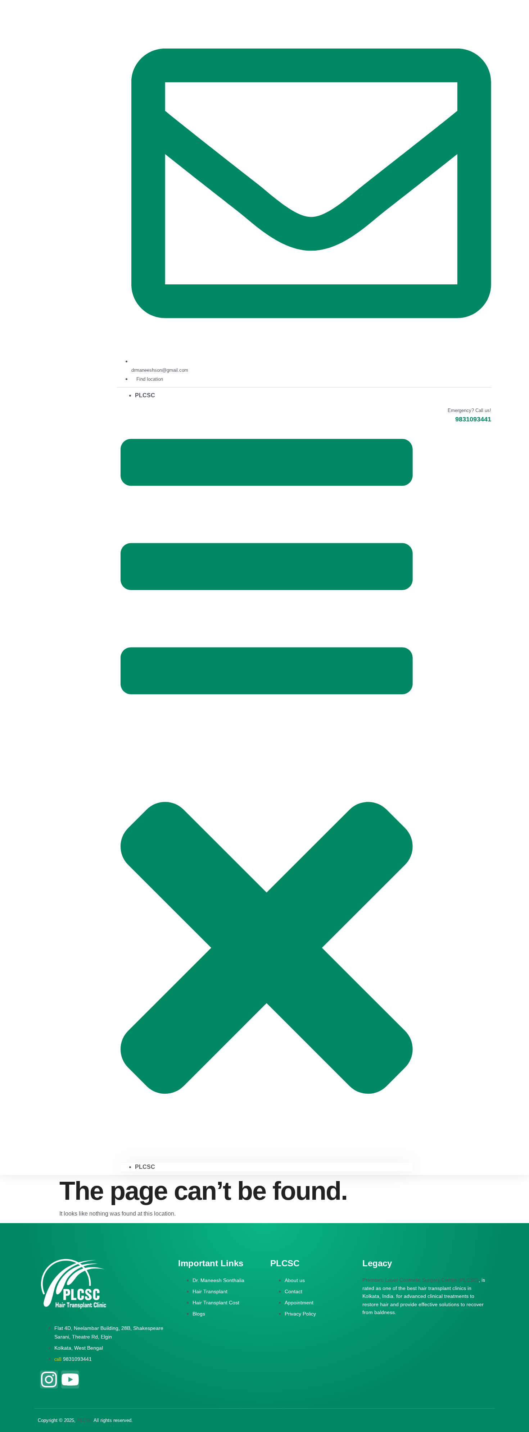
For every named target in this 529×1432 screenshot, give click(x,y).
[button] (267, 781)
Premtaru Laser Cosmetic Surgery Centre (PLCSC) (420, 1280)
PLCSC (145, 395)
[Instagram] (49, 1379)
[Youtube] (70, 1379)
